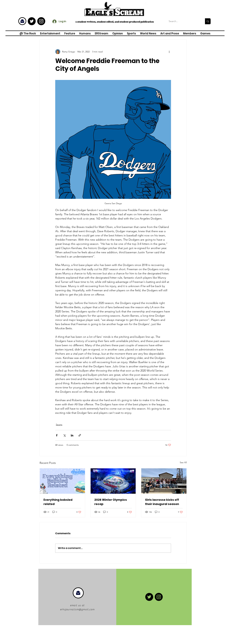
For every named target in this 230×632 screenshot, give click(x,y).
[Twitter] (32, 21)
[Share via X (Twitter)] (64, 435)
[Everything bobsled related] (62, 481)
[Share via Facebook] (56, 435)
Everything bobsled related (57, 502)
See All (183, 462)
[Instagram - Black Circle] (41, 21)
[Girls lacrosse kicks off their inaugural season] (164, 481)
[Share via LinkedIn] (72, 435)
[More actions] (169, 52)
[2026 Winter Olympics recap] (113, 481)
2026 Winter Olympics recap (110, 502)
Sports (59, 424)
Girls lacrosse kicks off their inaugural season (162, 502)
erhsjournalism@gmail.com (77, 609)
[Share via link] (79, 435)
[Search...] (208, 21)
